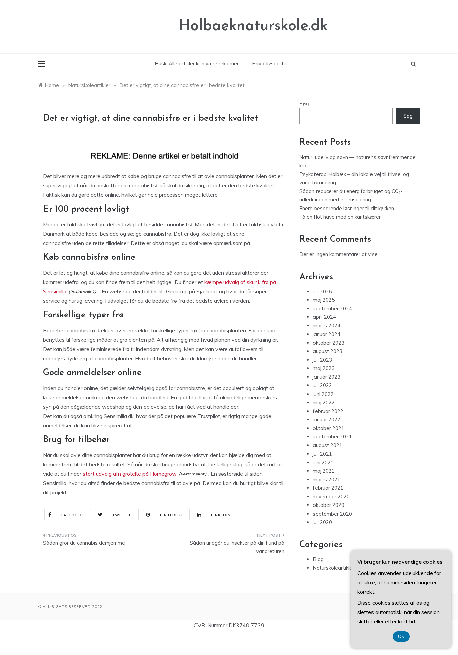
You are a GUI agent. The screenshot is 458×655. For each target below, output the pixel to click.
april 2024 (324, 317)
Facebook (72, 515)
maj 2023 (324, 368)
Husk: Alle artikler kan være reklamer (197, 63)
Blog (318, 559)
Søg (304, 103)
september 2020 (332, 514)
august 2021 (327, 445)
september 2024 (332, 308)
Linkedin (221, 515)
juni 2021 (323, 462)
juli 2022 (322, 385)
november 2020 (331, 496)
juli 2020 (322, 522)
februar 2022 (328, 411)
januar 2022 (326, 419)
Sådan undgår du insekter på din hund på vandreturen (237, 547)
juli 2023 (322, 360)
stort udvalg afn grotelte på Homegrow (130, 473)
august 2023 (327, 351)
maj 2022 (324, 402)
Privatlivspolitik (269, 63)
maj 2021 (324, 471)
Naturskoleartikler (333, 567)
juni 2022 (323, 394)
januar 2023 (326, 377)
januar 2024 (326, 334)
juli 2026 (322, 291)
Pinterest (172, 515)
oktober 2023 (328, 343)
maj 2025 (324, 300)
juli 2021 (322, 454)
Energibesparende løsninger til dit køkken (346, 208)
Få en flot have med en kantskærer (340, 217)
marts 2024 (326, 325)
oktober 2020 (328, 505)
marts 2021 (326, 479)
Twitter (122, 515)
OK (401, 636)
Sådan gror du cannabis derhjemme (84, 543)
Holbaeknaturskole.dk (253, 26)
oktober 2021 (328, 428)
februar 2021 (328, 488)
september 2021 (332, 436)
